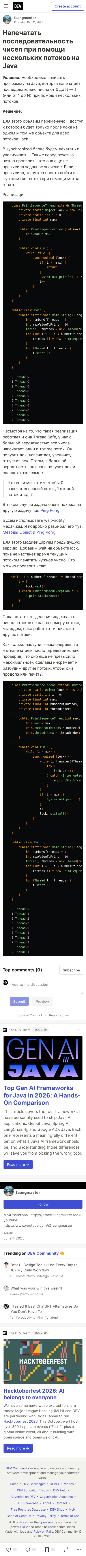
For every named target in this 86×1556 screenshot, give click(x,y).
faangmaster (25, 17)
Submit (19, 1001)
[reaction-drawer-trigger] (11, 1549)
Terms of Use (69, 1516)
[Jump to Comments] (30, 1549)
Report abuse (59, 1015)
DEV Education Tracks (33, 1490)
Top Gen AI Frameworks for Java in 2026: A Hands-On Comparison (42, 1095)
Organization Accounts (56, 1496)
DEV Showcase (27, 1503)
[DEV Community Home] (17, 6)
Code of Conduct (29, 1015)
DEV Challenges (34, 1484)
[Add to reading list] (49, 1549)
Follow (43, 1204)
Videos (69, 1484)
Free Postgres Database (28, 1509)
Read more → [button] (18, 1164)
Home (14, 1484)
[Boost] (66, 1549)
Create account (68, 6)
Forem (24, 1522)
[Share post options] (78, 1549)
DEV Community (43, 1253)
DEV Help (60, 1490)
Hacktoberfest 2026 (20, 1421)
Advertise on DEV (23, 1496)
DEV (25, 1527)
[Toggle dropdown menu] (79, 1029)
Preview (42, 1001)
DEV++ (55, 1484)
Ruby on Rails (43, 1531)
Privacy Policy (46, 1516)
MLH (72, 1509)
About (47, 1503)
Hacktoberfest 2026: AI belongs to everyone (34, 1394)
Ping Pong (50, 510)
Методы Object (17, 532)
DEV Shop (57, 1509)
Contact (61, 1503)
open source (48, 1522)
